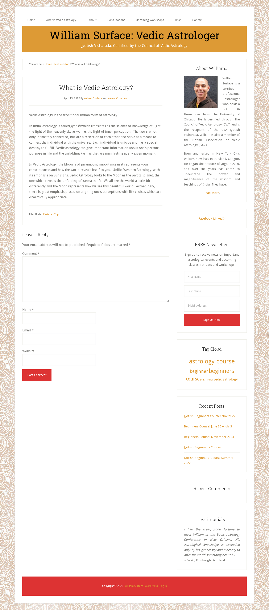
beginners (221, 371)
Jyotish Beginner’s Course (202, 447)
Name (28, 310)
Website (28, 351)
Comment (31, 254)
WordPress (151, 586)
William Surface (134, 586)
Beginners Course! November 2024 (209, 437)
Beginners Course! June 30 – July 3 (208, 426)
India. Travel (206, 379)
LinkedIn (219, 218)
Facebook (205, 218)
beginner (199, 371)
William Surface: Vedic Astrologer (134, 35)
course (192, 379)
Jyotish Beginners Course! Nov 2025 (209, 416)
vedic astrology (226, 379)
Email (28, 330)
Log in (163, 586)
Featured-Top (51, 214)
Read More (211, 193)
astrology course (212, 361)
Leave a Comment (117, 98)
